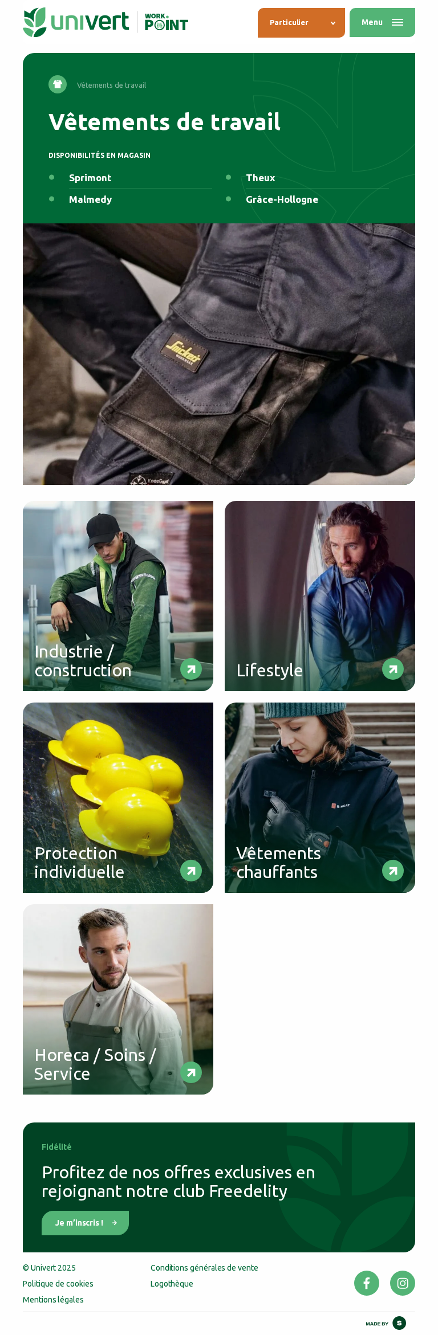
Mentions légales (53, 1299)
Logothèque (172, 1283)
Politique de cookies (58, 1283)
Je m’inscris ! (79, 1222)
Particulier (289, 22)
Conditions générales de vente (204, 1267)
